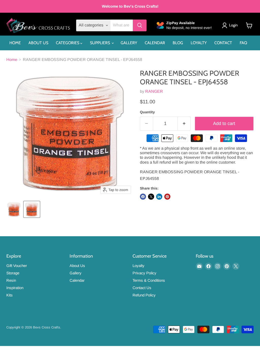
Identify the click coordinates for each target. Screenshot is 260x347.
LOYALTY (199, 42)
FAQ (243, 42)
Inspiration (14, 288)
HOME (15, 42)
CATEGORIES (68, 42)
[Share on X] (151, 197)
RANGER (154, 91)
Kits (9, 295)
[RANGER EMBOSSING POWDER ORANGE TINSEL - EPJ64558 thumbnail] (14, 209)
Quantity (147, 112)
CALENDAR (155, 42)
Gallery (76, 273)
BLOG (178, 42)
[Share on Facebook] (143, 197)
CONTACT (223, 42)
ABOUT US (38, 42)
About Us (77, 265)
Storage (12, 273)
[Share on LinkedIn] (159, 197)
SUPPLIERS (100, 42)
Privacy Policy (144, 273)
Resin (11, 280)
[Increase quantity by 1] (184, 124)
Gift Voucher (16, 265)
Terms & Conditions (149, 280)
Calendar (77, 280)
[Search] (140, 25)
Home (11, 59)
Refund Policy (144, 295)
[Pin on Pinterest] (167, 197)
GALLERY (129, 42)
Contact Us (142, 288)
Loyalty (138, 265)
